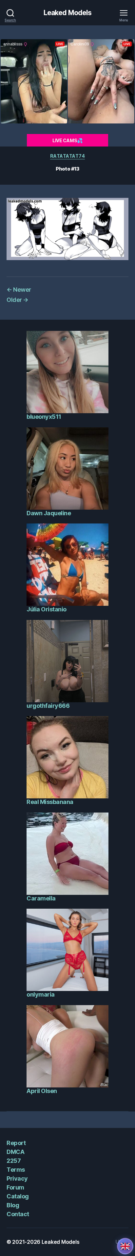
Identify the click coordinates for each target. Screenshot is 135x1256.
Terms (16, 1169)
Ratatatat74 (67, 156)
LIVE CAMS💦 (67, 140)
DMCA (15, 1151)
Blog (13, 1205)
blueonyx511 (44, 416)
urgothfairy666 (48, 705)
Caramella (41, 898)
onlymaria (41, 994)
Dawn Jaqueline (49, 513)
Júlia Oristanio (47, 609)
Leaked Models (68, 12)
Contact (18, 1214)
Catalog (18, 1196)
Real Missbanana (50, 801)
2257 (14, 1160)
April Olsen (42, 1090)
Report (16, 1142)
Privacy (17, 1178)
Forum (15, 1187)
